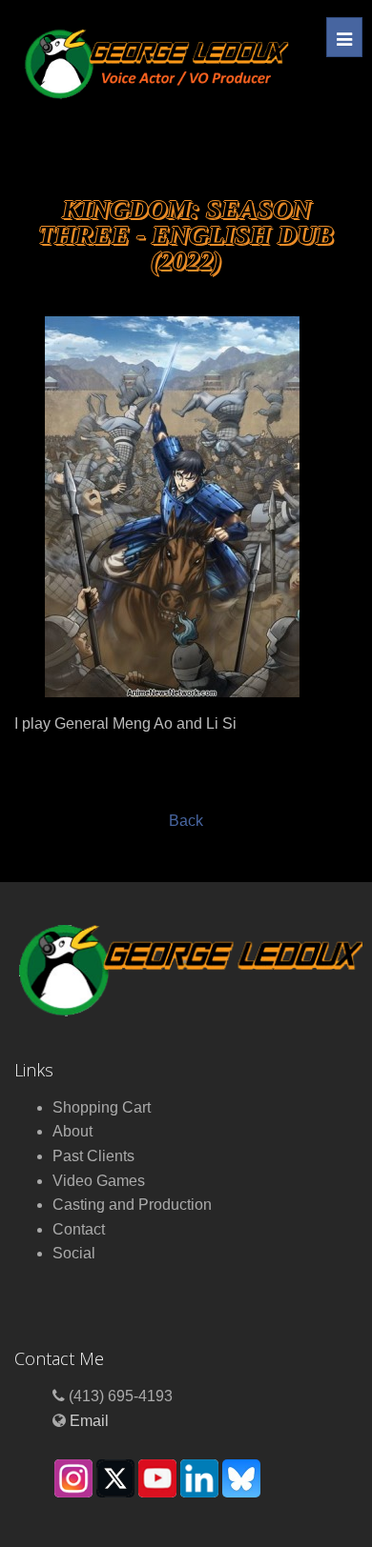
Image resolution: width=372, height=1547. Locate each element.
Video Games (98, 1181)
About (72, 1131)
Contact (78, 1229)
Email (89, 1421)
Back (186, 821)
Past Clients (93, 1156)
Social (73, 1253)
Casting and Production (132, 1204)
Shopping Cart (101, 1107)
